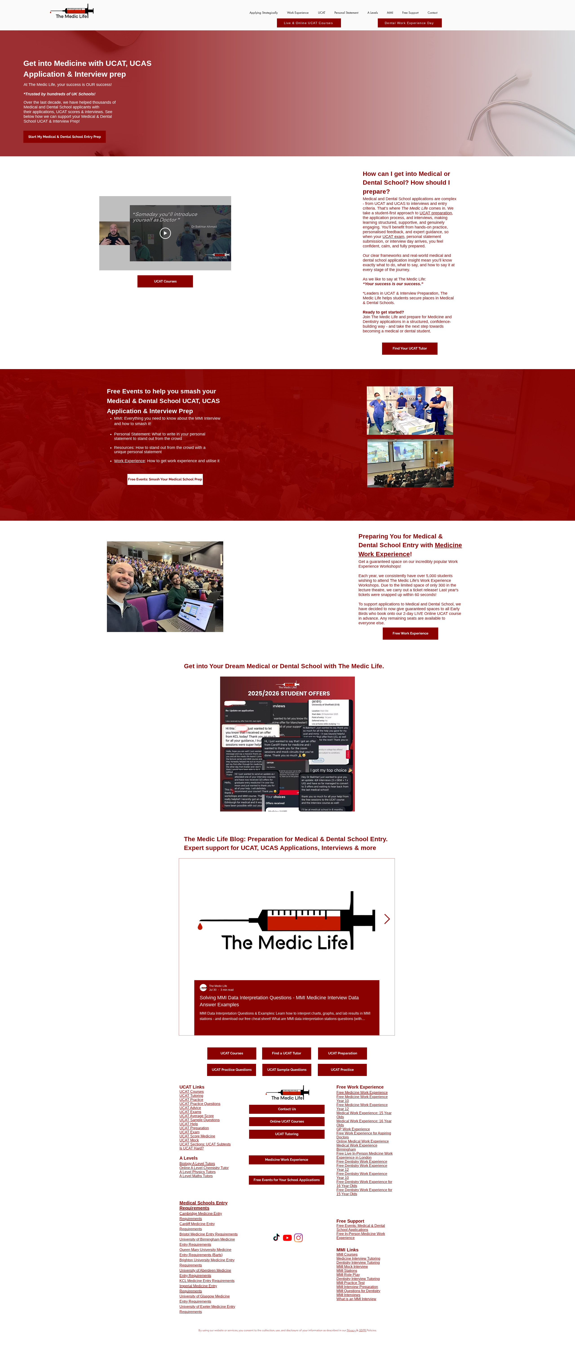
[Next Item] (387, 919)
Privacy (351, 1330)
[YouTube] (287, 1237)
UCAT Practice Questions (199, 1104)
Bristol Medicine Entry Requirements (208, 1234)
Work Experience (129, 461)
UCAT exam (393, 236)
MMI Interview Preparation (357, 1287)
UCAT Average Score (196, 1116)
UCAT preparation (436, 213)
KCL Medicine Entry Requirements (206, 1281)
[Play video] (165, 233)
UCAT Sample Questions (199, 1120)
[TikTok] (276, 1237)
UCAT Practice (191, 1100)
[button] (297, 10)
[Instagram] (298, 1237)
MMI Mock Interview (352, 1267)
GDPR (363, 1330)
